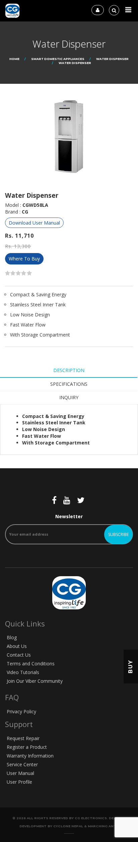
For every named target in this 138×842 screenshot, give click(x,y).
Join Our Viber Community (35, 681)
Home (14, 59)
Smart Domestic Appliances (57, 59)
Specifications (68, 384)
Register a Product (27, 747)
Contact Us (19, 655)
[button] (128, 10)
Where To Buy (24, 258)
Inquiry (68, 397)
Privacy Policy (21, 711)
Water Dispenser (112, 59)
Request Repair (23, 738)
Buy (130, 666)
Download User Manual (34, 223)
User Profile (19, 782)
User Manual (20, 773)
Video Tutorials (23, 672)
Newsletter (69, 516)
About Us (17, 646)
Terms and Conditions (31, 663)
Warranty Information (30, 756)
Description (68, 370)
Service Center (22, 764)
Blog (12, 637)
